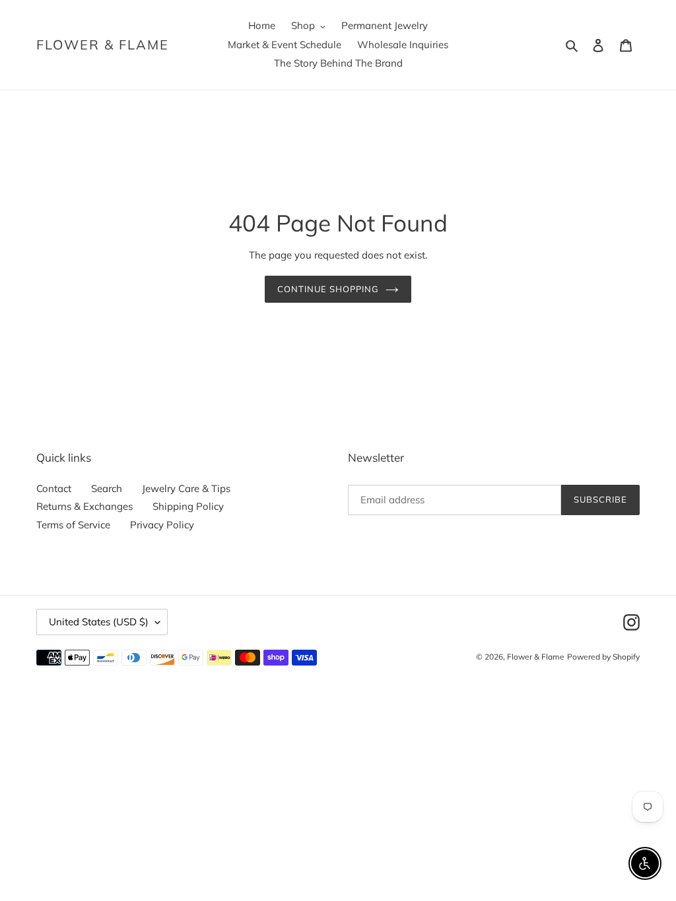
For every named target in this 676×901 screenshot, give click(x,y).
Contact (53, 488)
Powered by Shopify (603, 657)
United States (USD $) (99, 621)
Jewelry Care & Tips (186, 488)
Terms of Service (73, 524)
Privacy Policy (162, 524)
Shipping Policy (188, 506)
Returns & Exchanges (84, 506)
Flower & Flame (102, 45)
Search (106, 488)
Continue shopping (328, 289)
